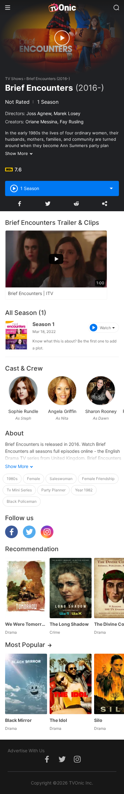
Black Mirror (18, 720)
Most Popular (25, 645)
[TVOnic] (62, 7)
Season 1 (43, 324)
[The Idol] (71, 684)
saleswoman (61, 478)
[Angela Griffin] (61, 390)
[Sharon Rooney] (100, 390)
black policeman (22, 501)
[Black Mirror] (26, 684)
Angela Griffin (62, 411)
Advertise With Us (26, 750)
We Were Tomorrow (26, 624)
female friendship (98, 478)
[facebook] (11, 536)
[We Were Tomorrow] (26, 588)
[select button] (111, 188)
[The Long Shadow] (71, 588)
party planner (53, 490)
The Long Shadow (69, 624)
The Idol (58, 720)
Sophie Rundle (23, 411)
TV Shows (14, 78)
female (33, 478)
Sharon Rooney (101, 411)
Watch (105, 327)
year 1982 (84, 490)
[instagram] (47, 536)
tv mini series (19, 490)
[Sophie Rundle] (23, 390)
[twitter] (29, 536)
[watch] (62, 38)
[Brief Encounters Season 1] (16, 336)
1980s (12, 478)
